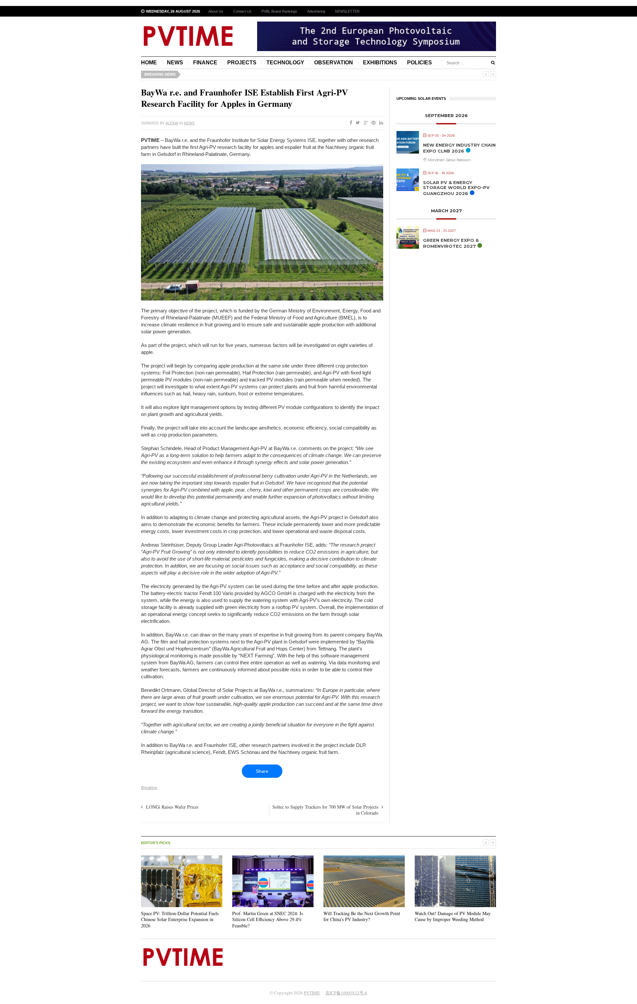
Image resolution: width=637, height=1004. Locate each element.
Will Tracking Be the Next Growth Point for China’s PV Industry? (361, 916)
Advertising (316, 11)
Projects (241, 62)
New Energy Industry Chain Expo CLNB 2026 (459, 148)
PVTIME (312, 993)
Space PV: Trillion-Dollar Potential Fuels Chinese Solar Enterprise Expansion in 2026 (180, 919)
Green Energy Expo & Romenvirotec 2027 (451, 243)
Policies (419, 62)
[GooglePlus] (364, 123)
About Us (215, 11)
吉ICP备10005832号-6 (346, 993)
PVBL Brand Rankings (279, 11)
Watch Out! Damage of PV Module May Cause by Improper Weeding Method (453, 916)
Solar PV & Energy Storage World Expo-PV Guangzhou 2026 (456, 188)
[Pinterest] (372, 123)
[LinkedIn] (380, 123)
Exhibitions (380, 62)
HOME (149, 62)
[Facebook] (349, 123)
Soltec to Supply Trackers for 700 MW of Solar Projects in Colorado (325, 810)
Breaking (149, 787)
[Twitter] (356, 123)
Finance (205, 62)
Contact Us (242, 11)
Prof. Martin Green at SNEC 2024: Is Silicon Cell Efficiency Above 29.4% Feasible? (267, 919)
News (175, 62)
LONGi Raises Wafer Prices (172, 807)
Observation (333, 62)
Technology (285, 62)
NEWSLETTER (347, 11)
